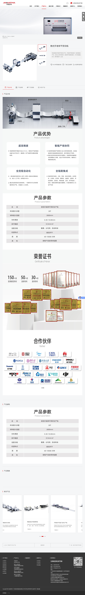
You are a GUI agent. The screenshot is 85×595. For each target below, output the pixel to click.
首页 (31, 6)
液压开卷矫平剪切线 (77, 545)
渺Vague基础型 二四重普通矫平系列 (18, 575)
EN (67, 3)
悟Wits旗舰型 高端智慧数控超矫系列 (18, 568)
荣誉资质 (4, 567)
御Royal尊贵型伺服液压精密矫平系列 (18, 565)
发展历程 (4, 565)
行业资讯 (38, 562)
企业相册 (4, 569)
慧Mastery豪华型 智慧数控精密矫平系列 (18, 572)
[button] (42, 45)
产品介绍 (9, 87)
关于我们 (37, 6)
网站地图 (38, 588)
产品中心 (44, 6)
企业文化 (4, 562)
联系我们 (80, 6)
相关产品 (42, 87)
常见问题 (38, 565)
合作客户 (4, 571)
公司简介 (4, 560)
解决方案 (51, 6)
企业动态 (38, 560)
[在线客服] (83, 16)
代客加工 (58, 6)
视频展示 (65, 6)
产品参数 (20, 87)
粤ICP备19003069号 (28, 588)
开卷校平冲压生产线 (11, 545)
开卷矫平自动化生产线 (17, 561)
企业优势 (4, 573)
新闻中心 (72, 6)
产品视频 (31, 87)
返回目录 (42, 545)
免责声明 (34, 588)
